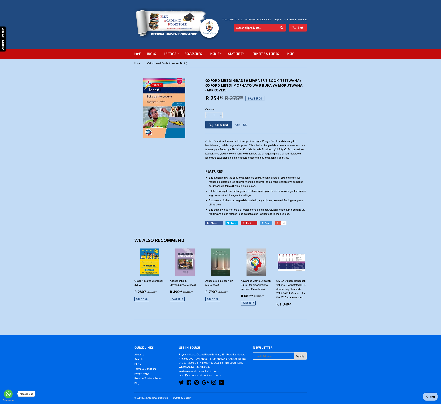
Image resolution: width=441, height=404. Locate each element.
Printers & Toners (266, 54)
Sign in (278, 19)
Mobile (215, 54)
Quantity (209, 109)
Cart (300, 27)
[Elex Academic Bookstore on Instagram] (213, 383)
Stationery (236, 54)
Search (138, 359)
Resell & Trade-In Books (148, 378)
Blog (136, 383)
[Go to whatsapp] (8, 394)
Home (137, 54)
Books (151, 54)
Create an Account (297, 19)
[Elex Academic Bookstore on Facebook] (189, 383)
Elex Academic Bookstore (155, 397)
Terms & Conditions (145, 368)
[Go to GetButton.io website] (8, 400)
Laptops (170, 54)
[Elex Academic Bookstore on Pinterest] (196, 383)
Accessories (193, 54)
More (290, 54)
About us (139, 354)
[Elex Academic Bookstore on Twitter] (181, 383)
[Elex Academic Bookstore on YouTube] (221, 383)
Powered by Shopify (182, 397)
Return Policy (142, 373)
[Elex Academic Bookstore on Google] (205, 383)
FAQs (137, 364)
